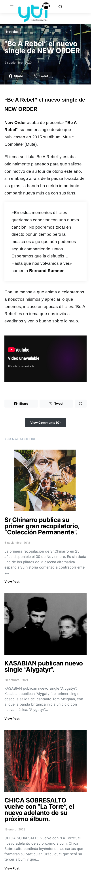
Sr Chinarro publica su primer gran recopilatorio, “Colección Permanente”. (41, 526)
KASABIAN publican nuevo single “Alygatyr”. (43, 666)
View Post (11, 581)
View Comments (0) (45, 422)
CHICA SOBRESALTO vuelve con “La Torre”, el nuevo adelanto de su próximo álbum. (39, 809)
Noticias (12, 31)
